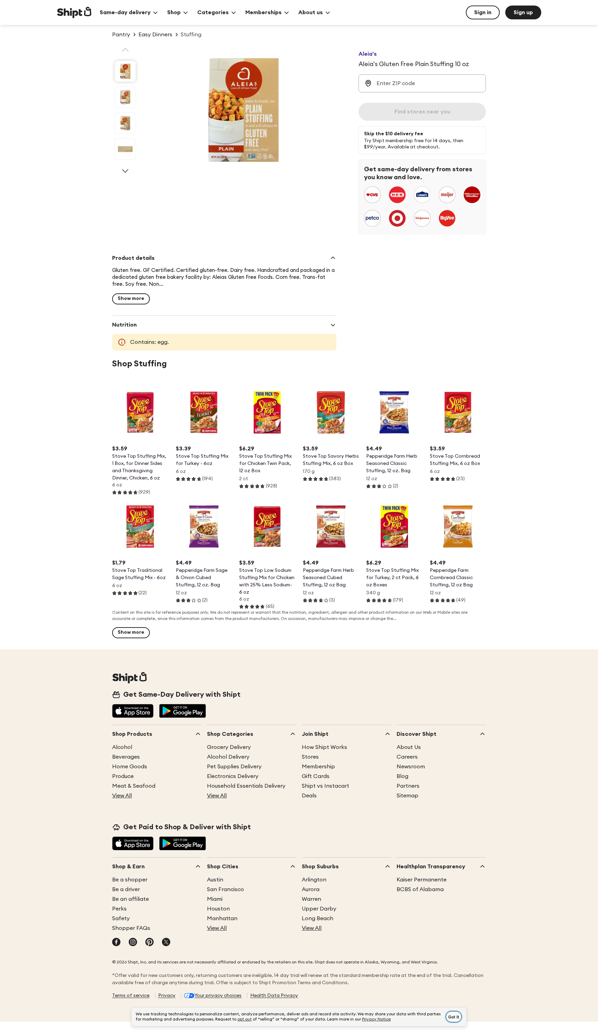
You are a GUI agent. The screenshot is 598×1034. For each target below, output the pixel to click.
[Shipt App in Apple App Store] (133, 711)
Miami (215, 899)
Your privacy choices (218, 995)
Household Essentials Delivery (246, 786)
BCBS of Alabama (420, 889)
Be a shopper (129, 879)
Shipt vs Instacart (325, 786)
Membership (318, 766)
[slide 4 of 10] (125, 149)
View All (122, 795)
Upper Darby (319, 909)
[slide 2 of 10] (125, 97)
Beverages (126, 757)
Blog (402, 776)
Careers (407, 757)
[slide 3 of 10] (125, 123)
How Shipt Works (324, 747)
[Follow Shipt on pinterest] (149, 943)
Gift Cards (315, 776)
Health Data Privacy (274, 995)
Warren (311, 899)
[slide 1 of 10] (125, 71)
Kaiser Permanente (421, 879)
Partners (408, 786)
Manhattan (222, 918)
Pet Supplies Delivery (234, 766)
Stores (310, 757)
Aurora (310, 889)
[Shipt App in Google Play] (182, 711)
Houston (218, 909)
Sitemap (407, 795)
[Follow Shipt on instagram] (133, 943)
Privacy (166, 995)
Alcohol (122, 747)
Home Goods (129, 766)
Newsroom (411, 766)
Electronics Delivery (233, 776)
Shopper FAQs (131, 928)
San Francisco (225, 889)
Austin (215, 879)
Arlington (314, 879)
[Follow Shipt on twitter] (166, 943)
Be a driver (126, 889)
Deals (309, 795)
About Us (409, 747)
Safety (121, 918)
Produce (123, 776)
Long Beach (317, 918)
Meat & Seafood (133, 786)
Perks (119, 909)
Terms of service (131, 995)
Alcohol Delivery (228, 757)
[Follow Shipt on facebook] (116, 943)
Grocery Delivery (229, 747)
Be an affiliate (130, 899)
